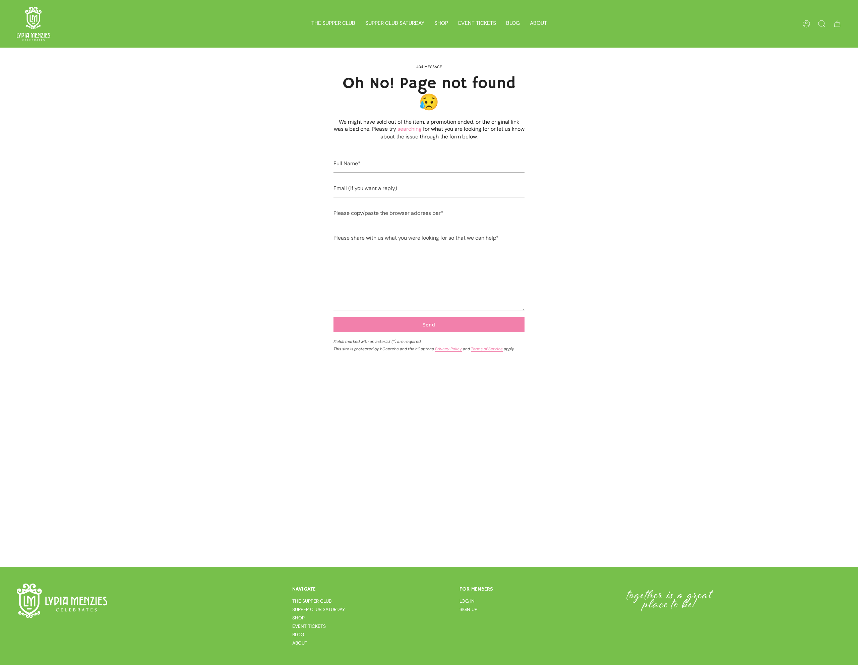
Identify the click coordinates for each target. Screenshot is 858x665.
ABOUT (299, 643)
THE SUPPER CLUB (311, 601)
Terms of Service (487, 349)
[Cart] (837, 23)
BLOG (298, 634)
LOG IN (467, 601)
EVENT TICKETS (309, 626)
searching (409, 128)
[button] (441, 24)
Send (429, 324)
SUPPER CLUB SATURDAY (318, 609)
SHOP (298, 618)
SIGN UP (468, 609)
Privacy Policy (448, 349)
